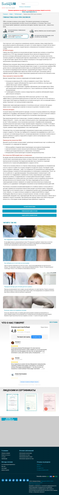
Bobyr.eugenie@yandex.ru (29, 12)
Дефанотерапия (5, 470)
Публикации (4, 458)
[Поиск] (19, 3)
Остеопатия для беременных (8, 464)
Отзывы (4, 456)
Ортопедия (4, 468)
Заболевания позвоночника (25, 453)
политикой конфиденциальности (49, 485)
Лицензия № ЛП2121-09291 (47, 481)
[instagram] (20, 480)
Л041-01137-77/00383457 (34, 484)
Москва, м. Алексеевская (25, 6)
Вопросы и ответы (6, 455)
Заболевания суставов (24, 455)
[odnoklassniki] (17, 480)
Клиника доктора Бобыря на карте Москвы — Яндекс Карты (29, 384)
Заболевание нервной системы (26, 458)
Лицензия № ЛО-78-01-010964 (35, 482)
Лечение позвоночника (29, 206)
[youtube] (6, 480)
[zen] (24, 480)
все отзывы (53, 322)
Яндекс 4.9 (39, 464)
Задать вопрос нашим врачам (29, 215)
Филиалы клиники (6, 453)
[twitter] (10, 480)
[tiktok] (13, 480)
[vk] (3, 480)
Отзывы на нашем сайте (43, 470)
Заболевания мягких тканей (25, 456)
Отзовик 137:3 (40, 468)
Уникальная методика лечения (29, 211)
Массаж (3, 466)
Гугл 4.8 (38, 466)
